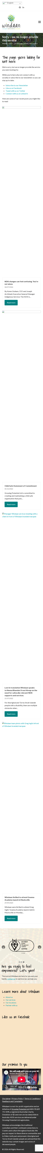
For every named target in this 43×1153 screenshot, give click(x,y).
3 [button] (23, 962)
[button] (39, 22)
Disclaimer (6, 1098)
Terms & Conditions (32, 1098)
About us (9, 997)
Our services (10, 1000)
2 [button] (21, 962)
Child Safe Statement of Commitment (21, 486)
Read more (11, 302)
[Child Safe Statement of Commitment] (21, 396)
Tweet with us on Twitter (15, 91)
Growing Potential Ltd (20, 1109)
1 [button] (19, 962)
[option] (21, 946)
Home (4, 43)
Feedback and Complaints (12, 1101)
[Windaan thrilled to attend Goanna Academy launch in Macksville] (21, 807)
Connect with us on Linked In (17, 93)
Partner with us (11, 1005)
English (10, 3)
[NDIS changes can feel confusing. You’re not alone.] (21, 192)
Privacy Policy (17, 1098)
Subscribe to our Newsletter (17, 85)
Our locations (11, 1003)
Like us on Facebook (14, 88)
